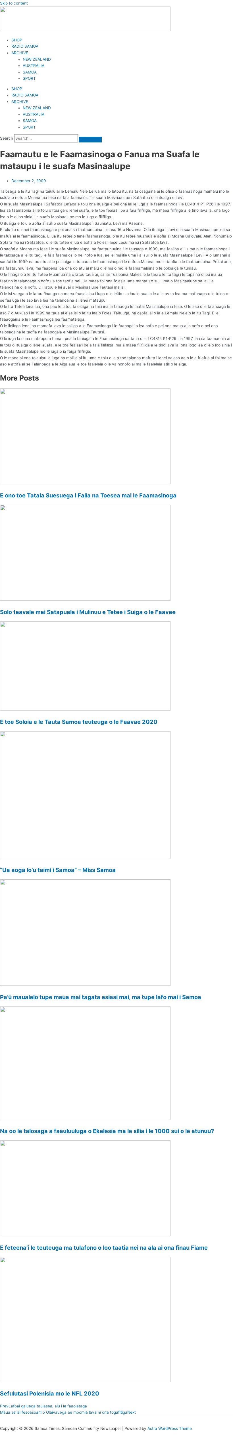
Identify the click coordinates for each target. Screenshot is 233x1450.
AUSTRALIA (33, 65)
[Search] (90, 139)
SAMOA (30, 72)
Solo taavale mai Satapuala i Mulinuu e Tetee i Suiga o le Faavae (88, 612)
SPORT (29, 78)
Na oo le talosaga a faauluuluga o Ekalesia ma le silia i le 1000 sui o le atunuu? (107, 1131)
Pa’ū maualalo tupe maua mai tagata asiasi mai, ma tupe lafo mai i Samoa (100, 997)
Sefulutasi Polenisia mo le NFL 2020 (49, 1393)
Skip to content (14, 3)
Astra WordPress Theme (169, 1428)
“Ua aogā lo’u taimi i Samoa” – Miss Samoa (58, 870)
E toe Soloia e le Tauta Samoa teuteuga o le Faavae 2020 (78, 721)
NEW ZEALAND (37, 59)
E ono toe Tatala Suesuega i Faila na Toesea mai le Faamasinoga (88, 495)
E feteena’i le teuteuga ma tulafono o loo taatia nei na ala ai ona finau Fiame (104, 1247)
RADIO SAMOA (24, 46)
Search (6, 138)
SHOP (16, 40)
